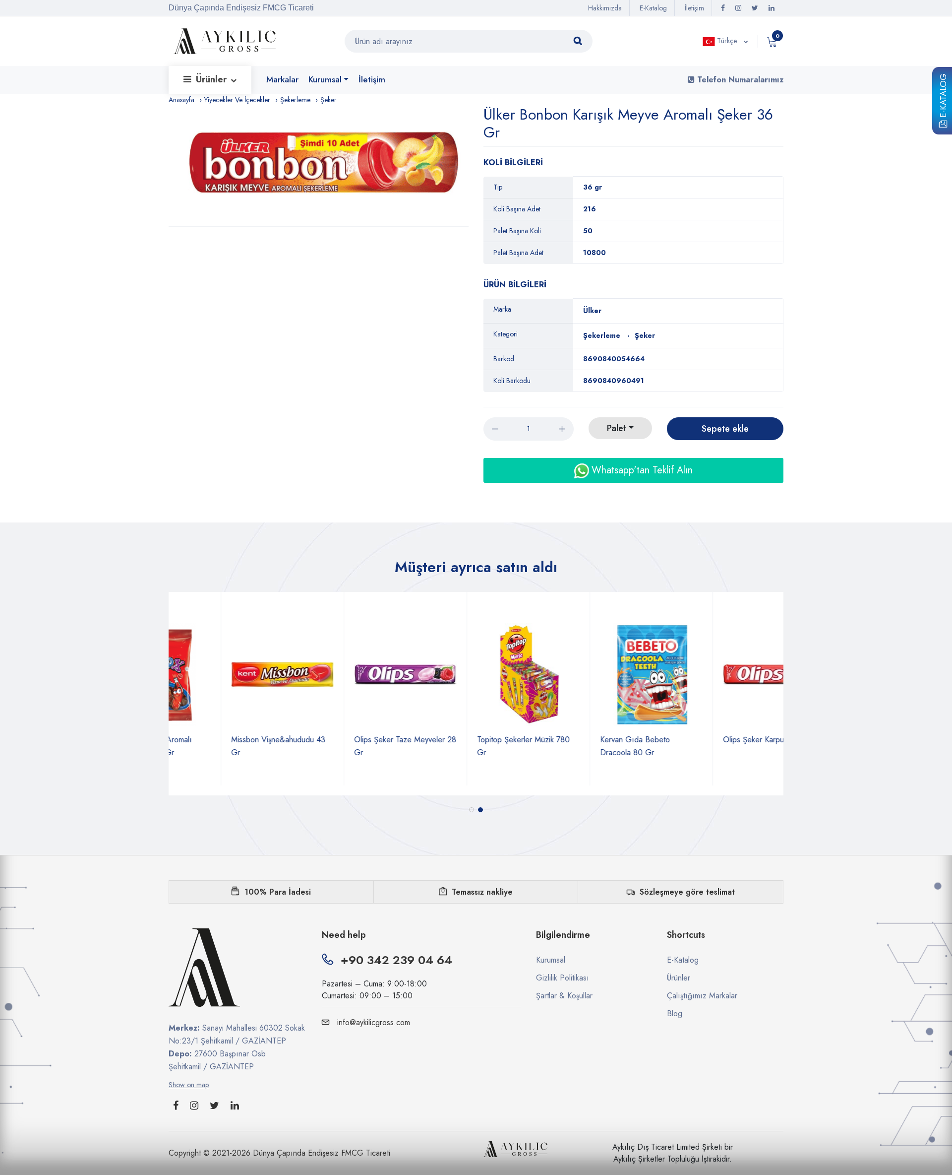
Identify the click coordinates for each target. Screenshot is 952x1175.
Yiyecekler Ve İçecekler (237, 100)
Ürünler (212, 79)
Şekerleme (295, 100)
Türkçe (727, 41)
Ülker (592, 311)
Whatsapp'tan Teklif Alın (641, 470)
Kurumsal (325, 79)
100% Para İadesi (277, 892)
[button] (471, 809)
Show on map (189, 1085)
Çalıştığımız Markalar (702, 995)
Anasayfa (181, 100)
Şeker (328, 100)
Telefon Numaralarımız (739, 79)
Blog (674, 1013)
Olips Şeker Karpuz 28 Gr (715, 739)
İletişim (694, 8)
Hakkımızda (605, 8)
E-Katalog (943, 97)
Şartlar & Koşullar (564, 995)
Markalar (282, 79)
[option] (323, 166)
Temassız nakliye (482, 892)
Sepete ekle (725, 428)
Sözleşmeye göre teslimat (687, 892)
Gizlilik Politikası (562, 977)
